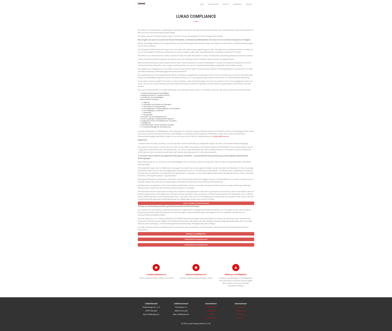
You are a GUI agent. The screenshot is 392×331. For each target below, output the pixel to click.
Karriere (226, 4)
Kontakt (249, 4)
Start (202, 4)
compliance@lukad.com (220, 136)
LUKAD (211, 314)
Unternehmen (213, 4)
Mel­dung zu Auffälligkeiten (236, 274)
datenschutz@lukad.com (196, 274)
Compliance (237, 4)
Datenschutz (241, 311)
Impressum (240, 307)
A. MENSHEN (211, 307)
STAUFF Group (211, 318)
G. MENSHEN (211, 311)
